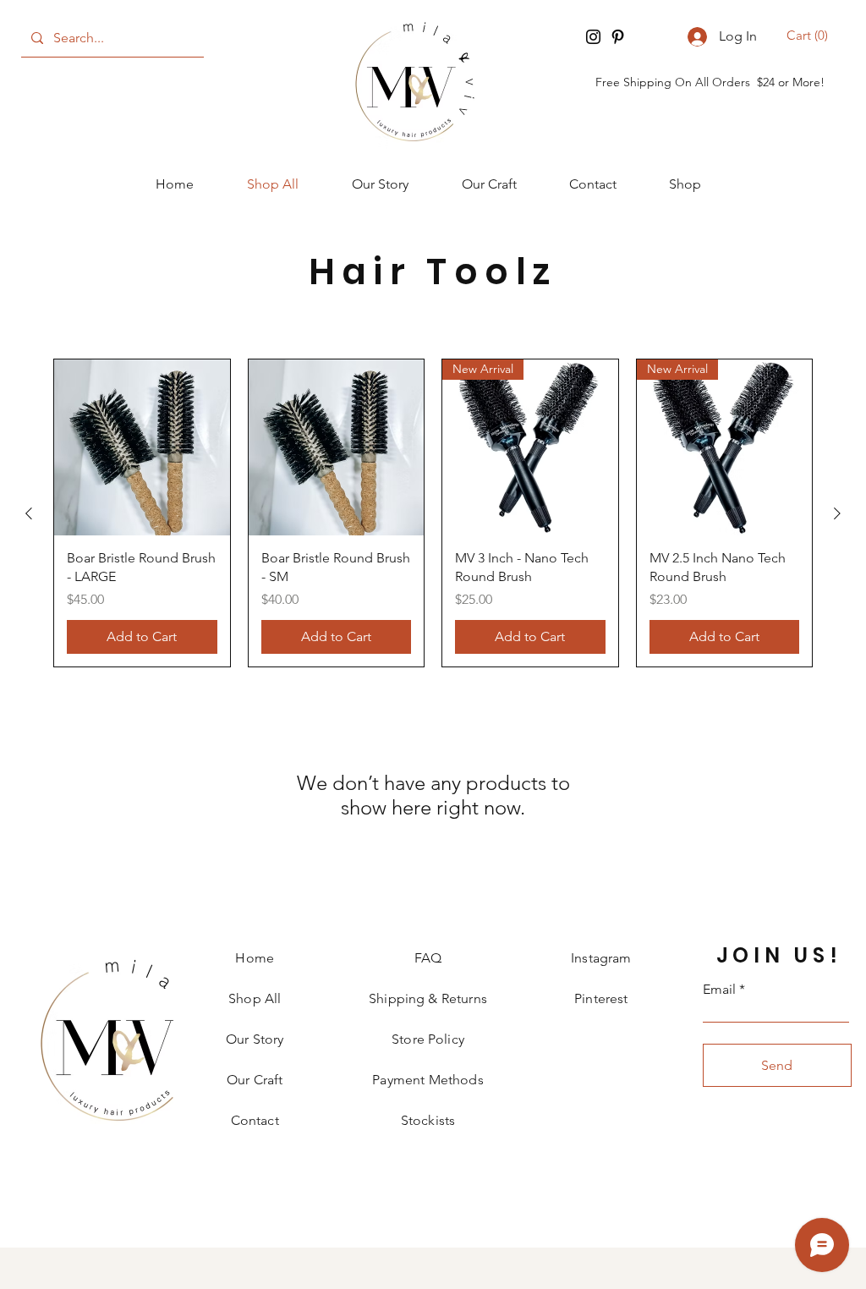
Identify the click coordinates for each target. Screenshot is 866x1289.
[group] (433, 513)
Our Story (254, 1039)
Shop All (254, 998)
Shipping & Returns (428, 998)
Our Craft (254, 1080)
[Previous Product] (29, 513)
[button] (810, 35)
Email (719, 989)
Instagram (601, 958)
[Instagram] (593, 37)
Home (254, 958)
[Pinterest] (618, 37)
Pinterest (601, 998)
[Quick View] (142, 447)
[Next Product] (837, 513)
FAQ (427, 958)
